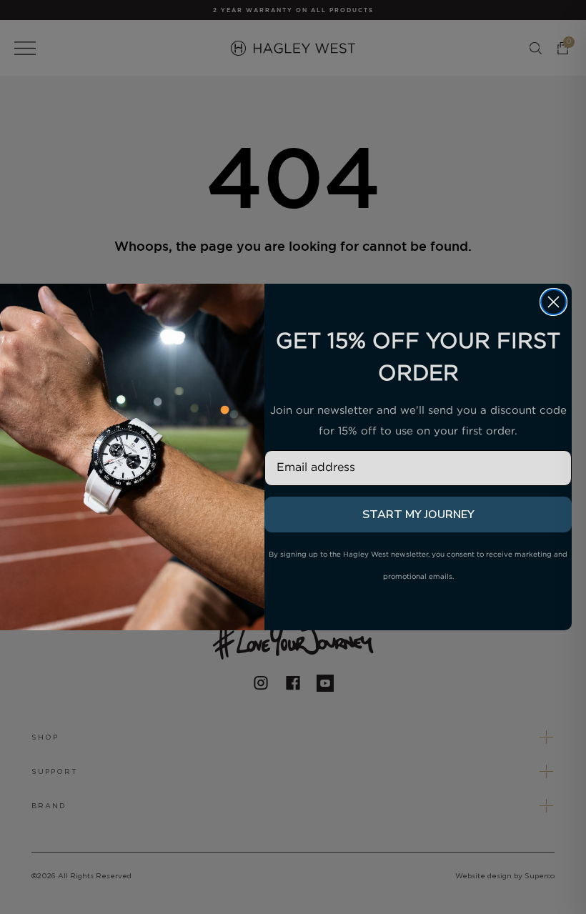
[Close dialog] (553, 301)
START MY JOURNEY (418, 514)
